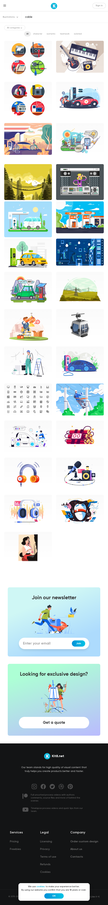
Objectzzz (63, 455)
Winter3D (62, 343)
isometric (51, 34)
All (27, 34)
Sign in (99, 6)
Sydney (61, 492)
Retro (9, 566)
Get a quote (54, 723)
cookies (40, 887)
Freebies (15, 849)
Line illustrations (66, 161)
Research (62, 529)
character (37, 34)
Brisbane (62, 381)
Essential (10, 418)
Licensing (46, 841)
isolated (78, 34)
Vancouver (11, 381)
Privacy (45, 849)
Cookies (45, 872)
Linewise (10, 455)
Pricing (14, 841)
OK (54, 896)
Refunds (45, 864)
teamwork (64, 34)
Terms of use (48, 856)
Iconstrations (12, 79)
